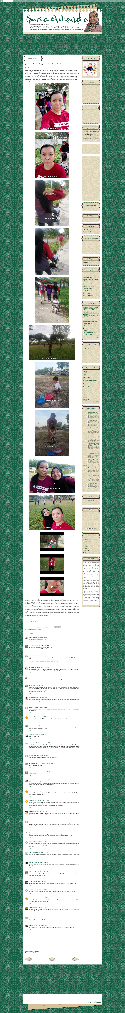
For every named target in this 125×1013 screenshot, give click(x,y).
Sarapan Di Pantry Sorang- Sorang (93, 437)
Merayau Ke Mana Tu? (92, 412)
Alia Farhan (31, 821)
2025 (85, 541)
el (29, 685)
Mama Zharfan (86, 377)
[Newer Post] (28, 960)
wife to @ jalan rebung (90, 293)
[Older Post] (75, 960)
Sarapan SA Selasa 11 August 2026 (93, 484)
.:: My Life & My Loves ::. (90, 319)
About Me (29, 32)
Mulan (85, 330)
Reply (30, 641)
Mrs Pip (30, 677)
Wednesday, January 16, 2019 (43, 637)
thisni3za (85, 396)
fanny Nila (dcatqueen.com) (90, 380)
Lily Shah (31, 755)
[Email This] (54, 627)
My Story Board (88, 348)
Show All (97, 337)
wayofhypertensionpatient (35, 629)
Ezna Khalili (86, 393)
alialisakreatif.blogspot (34, 763)
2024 (85, 543)
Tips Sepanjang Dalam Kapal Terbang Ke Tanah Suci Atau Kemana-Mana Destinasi (91, 311)
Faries (30, 790)
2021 (85, 548)
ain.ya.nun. (31, 655)
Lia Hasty (31, 889)
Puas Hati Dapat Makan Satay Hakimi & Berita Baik (93, 476)
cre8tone (31, 707)
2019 (85, 552)
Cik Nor (30, 881)
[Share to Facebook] (58, 627)
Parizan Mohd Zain (91, 500)
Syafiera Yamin (32, 742)
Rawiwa (85, 383)
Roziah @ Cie (86, 386)
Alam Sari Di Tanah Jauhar (90, 321)
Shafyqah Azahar (33, 925)
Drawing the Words (89, 286)
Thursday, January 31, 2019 (38, 917)
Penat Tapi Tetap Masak (93, 467)
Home (24, 32)
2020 (85, 550)
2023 (85, 544)
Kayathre (31, 716)
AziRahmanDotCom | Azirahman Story (91, 335)
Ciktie (30, 907)
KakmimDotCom (88, 323)
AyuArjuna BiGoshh (34, 832)
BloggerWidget (96, 401)
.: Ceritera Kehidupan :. (90, 290)
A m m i (86, 273)
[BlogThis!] (55, 627)
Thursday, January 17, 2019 (45, 779)
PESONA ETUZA (88, 314)
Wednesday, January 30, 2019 (39, 907)
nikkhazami (31, 862)
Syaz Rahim (86, 399)
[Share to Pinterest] (60, 627)
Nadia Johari (32, 871)
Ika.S (30, 917)
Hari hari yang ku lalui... (90, 325)
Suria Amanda (87, 229)
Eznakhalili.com (88, 277)
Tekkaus (31, 697)
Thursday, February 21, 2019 (44, 925)
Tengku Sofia (32, 771)
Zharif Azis (31, 811)
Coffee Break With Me (89, 332)
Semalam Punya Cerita (92, 452)
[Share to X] (57, 627)
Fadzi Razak (32, 852)
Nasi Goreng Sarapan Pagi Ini (93, 428)
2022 (85, 546)
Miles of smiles (88, 288)
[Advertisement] (62, 45)
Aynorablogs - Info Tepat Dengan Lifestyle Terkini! (91, 308)
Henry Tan (31, 841)
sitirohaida (31, 725)
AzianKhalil (31, 645)
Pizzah (84, 374)
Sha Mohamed (32, 637)
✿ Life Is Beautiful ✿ (89, 295)
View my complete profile (88, 231)
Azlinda (30, 734)
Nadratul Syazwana (33, 779)
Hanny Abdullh (32, 800)
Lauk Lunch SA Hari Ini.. (93, 420)
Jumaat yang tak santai (88, 275)
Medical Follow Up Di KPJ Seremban (93, 460)
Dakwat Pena (32, 897)
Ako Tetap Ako (88, 328)
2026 (85, 539)
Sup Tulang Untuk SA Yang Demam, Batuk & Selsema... (93, 444)
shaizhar (85, 371)
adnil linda (85, 389)
